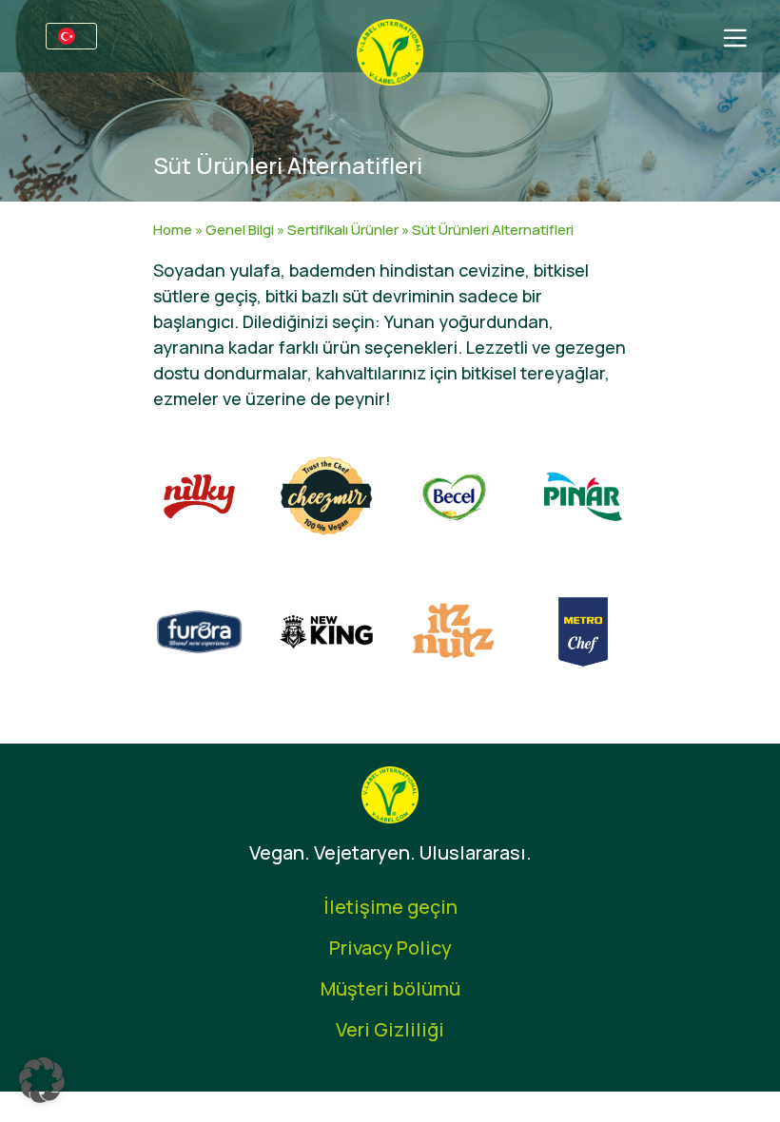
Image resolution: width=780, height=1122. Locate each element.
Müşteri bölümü (390, 988)
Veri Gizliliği (390, 1029)
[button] (42, 1080)
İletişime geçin (390, 906)
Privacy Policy (390, 947)
